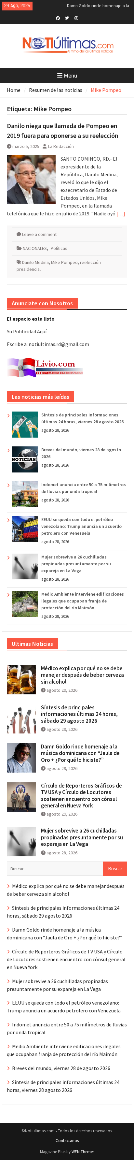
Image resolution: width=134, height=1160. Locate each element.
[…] (120, 213)
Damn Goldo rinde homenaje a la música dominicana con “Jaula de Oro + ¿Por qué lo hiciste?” (80, 753)
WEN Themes (83, 1151)
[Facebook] (58, 17)
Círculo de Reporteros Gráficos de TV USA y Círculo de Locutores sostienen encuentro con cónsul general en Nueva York (81, 795)
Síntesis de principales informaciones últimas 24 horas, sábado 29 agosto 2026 (79, 714)
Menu (70, 75)
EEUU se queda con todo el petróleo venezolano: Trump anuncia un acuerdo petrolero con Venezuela (81, 526)
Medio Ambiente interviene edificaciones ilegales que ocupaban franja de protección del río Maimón (82, 601)
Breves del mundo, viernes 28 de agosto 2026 (61, 1068)
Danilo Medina (35, 262)
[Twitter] (67, 17)
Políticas (59, 248)
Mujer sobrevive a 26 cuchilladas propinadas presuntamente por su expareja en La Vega (76, 563)
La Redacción (61, 146)
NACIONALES (35, 248)
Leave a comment (39, 234)
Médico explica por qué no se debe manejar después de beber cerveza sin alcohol (82, 675)
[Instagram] (76, 17)
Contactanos (67, 1140)
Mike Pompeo (64, 262)
